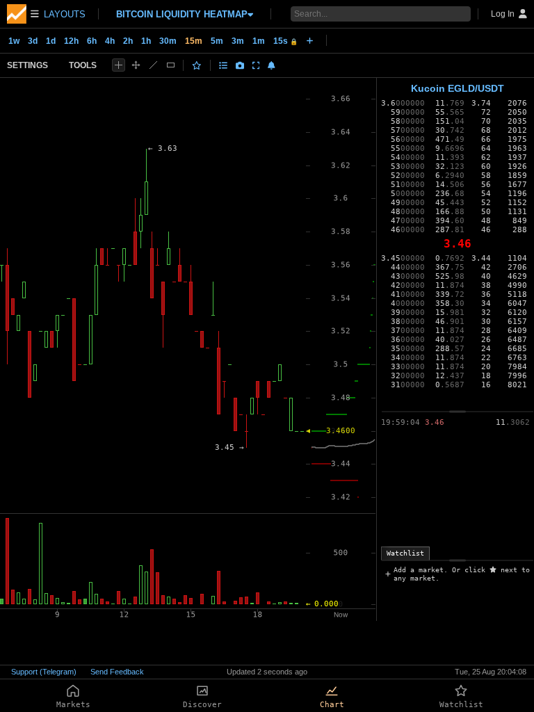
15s (285, 41)
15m (193, 41)
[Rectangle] (170, 65)
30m (168, 41)
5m (217, 41)
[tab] (405, 553)
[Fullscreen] (256, 65)
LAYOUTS (65, 14)
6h (92, 41)
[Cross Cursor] (118, 65)
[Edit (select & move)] (136, 65)
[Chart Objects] (223, 65)
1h (146, 41)
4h (110, 41)
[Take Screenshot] (240, 65)
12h (71, 41)
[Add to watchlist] (197, 65)
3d (33, 41)
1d (51, 41)
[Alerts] (271, 65)
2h (128, 41)
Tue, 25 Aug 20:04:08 (490, 672)
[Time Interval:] (310, 40)
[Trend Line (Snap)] (153, 65)
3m (238, 41)
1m (258, 41)
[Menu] (23, 14)
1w (13, 41)
